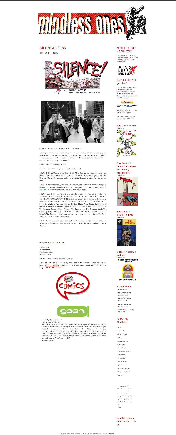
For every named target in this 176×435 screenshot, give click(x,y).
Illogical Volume (122, 348)
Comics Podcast (77, 327)
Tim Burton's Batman (88, 336)
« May (119, 407)
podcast (50, 322)
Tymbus (119, 375)
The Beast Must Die (123, 368)
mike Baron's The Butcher (80, 329)
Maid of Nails (121, 355)
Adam (119, 327)
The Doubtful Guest (123, 372)
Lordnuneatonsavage (124, 351)
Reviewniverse (64, 331)
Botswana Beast (122, 341)
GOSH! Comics (53, 268)
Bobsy (119, 337)
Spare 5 (119, 365)
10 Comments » (47, 340)
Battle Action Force (57, 324)
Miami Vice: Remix (59, 329)
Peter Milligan (100, 329)
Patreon (62, 259)
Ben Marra (69, 324)
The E (55, 336)
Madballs (45, 329)
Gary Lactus (121, 344)
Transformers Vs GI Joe (63, 338)
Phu (101, 433)
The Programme (75, 336)
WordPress (112, 433)
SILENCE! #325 (122, 289)
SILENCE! (57, 322)
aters (48, 324)
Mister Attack (121, 358)
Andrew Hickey (122, 334)
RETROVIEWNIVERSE (50, 331)
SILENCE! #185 (52, 48)
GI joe (103, 327)
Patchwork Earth (122, 361)
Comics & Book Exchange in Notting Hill (56, 327)
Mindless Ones (93, 22)
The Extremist (63, 336)
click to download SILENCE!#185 (51, 243)
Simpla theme (83, 433)
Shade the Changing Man (79, 331)
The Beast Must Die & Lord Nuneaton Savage (62, 333)
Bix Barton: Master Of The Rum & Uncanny (90, 324)
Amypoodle (120, 331)
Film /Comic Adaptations (92, 327)
